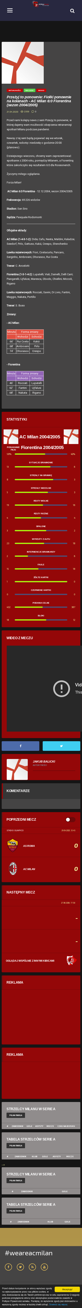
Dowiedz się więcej (58, 1304)
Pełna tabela (15, 1115)
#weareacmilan (29, 1253)
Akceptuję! (67, 1289)
